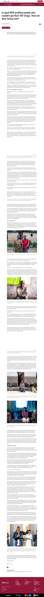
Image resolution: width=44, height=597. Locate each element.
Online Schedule (36, 581)
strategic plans (26, 489)
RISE (34, 590)
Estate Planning (27, 582)
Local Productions (36, 582)
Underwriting (26, 583)
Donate (40, 1)
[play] (2, 4)
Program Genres (36, 583)
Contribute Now (27, 581)
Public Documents (18, 584)
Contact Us (17, 581)
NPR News (11, 563)
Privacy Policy (17, 582)
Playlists (35, 589)
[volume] (5, 4)
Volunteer (26, 584)
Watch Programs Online (37, 584)
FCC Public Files (18, 583)
